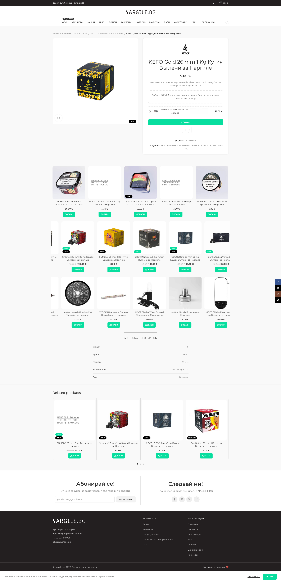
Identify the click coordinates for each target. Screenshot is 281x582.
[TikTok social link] (197, 499)
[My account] (214, 3)
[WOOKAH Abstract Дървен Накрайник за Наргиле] (104, 293)
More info (254, 576)
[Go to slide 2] (140, 464)
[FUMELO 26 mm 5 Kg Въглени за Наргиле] (74, 420)
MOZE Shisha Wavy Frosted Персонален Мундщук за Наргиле (140, 315)
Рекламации (194, 534)
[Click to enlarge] (58, 118)
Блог (190, 539)
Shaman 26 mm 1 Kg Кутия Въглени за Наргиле (118, 444)
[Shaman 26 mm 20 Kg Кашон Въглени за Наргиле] (69, 237)
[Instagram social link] (189, 499)
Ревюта (192, 544)
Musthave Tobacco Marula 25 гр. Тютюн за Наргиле (192, 203)
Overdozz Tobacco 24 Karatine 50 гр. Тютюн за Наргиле (227, 203)
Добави (185, 122)
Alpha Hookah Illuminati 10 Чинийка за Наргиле (69, 314)
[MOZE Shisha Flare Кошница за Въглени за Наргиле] (212, 293)
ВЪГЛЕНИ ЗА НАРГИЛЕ (74, 33)
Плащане (193, 524)
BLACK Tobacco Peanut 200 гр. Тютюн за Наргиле (84, 203)
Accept (270, 576)
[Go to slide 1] (137, 464)
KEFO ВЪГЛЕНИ (169, 145)
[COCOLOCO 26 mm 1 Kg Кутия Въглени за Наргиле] (162, 420)
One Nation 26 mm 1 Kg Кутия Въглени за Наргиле (206, 444)
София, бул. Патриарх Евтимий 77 (68, 3)
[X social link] (182, 499)
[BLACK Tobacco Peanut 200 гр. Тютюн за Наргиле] (84, 182)
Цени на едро (195, 550)
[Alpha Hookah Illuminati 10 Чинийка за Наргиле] (69, 293)
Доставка (193, 529)
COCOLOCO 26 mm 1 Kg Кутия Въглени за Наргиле (162, 444)
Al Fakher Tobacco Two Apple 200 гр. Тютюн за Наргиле (120, 203)
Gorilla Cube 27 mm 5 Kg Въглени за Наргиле (212, 258)
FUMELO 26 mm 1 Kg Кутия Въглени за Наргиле (104, 258)
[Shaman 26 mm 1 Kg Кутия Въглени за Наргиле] (118, 420)
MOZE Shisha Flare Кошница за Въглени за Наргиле (212, 314)
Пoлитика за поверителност (158, 539)
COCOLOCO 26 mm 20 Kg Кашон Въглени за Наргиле (176, 258)
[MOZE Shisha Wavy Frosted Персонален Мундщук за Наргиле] (140, 293)
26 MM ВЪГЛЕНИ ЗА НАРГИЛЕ (106, 33)
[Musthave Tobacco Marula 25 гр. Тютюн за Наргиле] (191, 182)
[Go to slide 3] (143, 464)
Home (56, 33)
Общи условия (151, 534)
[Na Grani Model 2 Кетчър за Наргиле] (176, 293)
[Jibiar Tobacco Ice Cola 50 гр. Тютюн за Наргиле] (156, 182)
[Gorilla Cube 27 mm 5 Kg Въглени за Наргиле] (212, 237)
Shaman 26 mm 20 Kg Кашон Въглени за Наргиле (69, 258)
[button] (84, 214)
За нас (146, 524)
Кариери (193, 555)
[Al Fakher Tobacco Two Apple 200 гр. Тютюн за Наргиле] (120, 182)
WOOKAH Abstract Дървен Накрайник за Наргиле (104, 314)
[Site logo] (140, 12)
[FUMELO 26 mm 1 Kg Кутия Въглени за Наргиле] (104, 237)
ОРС (145, 544)
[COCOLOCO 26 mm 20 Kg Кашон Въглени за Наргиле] (176, 237)
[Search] (227, 22)
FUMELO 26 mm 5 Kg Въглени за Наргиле (74, 444)
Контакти (148, 529)
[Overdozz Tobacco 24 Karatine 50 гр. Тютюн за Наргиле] (227, 182)
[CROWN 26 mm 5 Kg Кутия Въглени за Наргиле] (140, 237)
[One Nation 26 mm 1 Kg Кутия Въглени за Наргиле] (206, 420)
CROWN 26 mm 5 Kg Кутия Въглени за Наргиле (140, 258)
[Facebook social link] (174, 499)
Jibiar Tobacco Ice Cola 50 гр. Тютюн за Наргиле (156, 203)
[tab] (140, 336)
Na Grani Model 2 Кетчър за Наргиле (176, 314)
